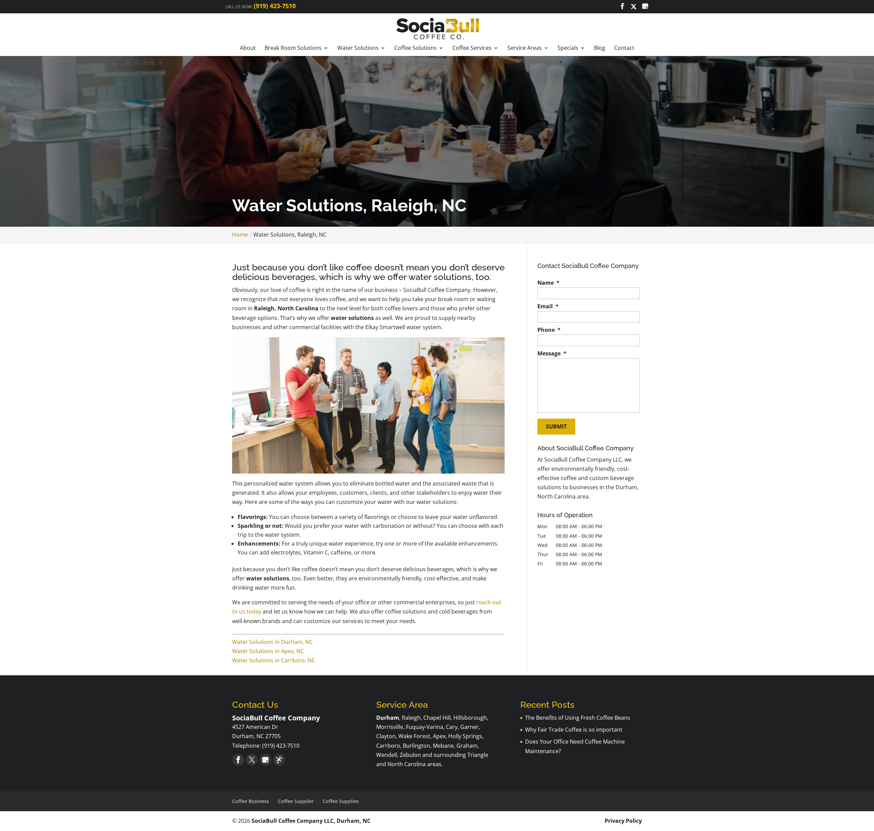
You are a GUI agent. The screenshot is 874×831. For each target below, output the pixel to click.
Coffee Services (472, 48)
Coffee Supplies (341, 801)
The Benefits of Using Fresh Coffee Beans (577, 717)
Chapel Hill (437, 717)
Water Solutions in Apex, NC (268, 651)
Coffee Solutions (415, 48)
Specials (568, 48)
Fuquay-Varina (424, 727)
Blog (599, 48)
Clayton (386, 736)
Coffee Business (250, 801)
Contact (624, 48)
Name (548, 282)
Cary (451, 727)
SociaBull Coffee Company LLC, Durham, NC (311, 821)
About (248, 48)
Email (548, 306)
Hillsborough (470, 717)
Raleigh (411, 717)
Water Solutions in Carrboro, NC (273, 660)
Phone (549, 330)
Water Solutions (358, 48)
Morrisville (389, 727)
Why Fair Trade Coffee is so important (573, 729)
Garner (469, 727)
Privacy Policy (623, 821)
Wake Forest (414, 736)
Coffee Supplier (296, 801)
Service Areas (524, 48)
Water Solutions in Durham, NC (272, 642)
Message (551, 353)
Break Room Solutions (293, 48)
